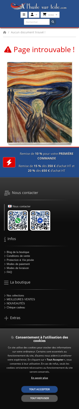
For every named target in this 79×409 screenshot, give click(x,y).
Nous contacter (21, 206)
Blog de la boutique (18, 252)
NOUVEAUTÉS (16, 303)
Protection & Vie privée (20, 259)
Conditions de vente (18, 255)
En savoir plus (39, 377)
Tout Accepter (39, 389)
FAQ (9, 272)
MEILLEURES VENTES (21, 299)
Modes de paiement (18, 264)
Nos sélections (15, 295)
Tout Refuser (39, 398)
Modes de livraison (18, 268)
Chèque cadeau (16, 307)
